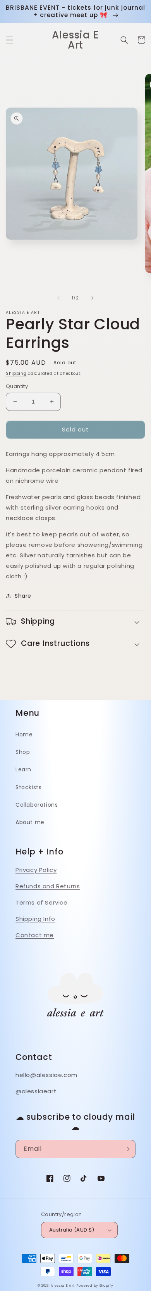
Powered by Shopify (94, 1285)
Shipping (16, 373)
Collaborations (36, 805)
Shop (22, 752)
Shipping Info (35, 919)
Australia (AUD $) (71, 1230)
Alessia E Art (63, 1285)
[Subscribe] (126, 1149)
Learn (23, 769)
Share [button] (23, 596)
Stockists (28, 787)
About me (30, 822)
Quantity (17, 386)
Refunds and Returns (47, 886)
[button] (9, 40)
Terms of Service (41, 902)
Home (24, 734)
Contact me (34, 935)
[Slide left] (58, 297)
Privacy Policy (36, 870)
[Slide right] (92, 297)
